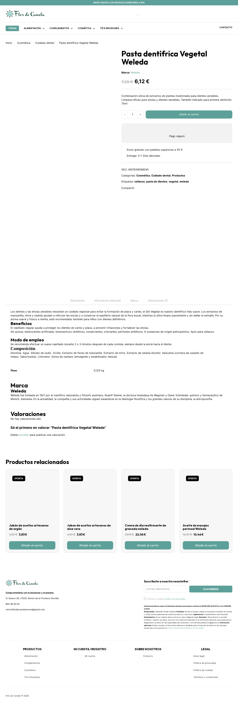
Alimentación (32, 28)
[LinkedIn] (153, 188)
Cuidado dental (44, 42)
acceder (24, 434)
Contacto (225, 27)
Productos (178, 175)
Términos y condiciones (205, 677)
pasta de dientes (156, 181)
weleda (184, 181)
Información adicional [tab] (107, 300)
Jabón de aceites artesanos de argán (29, 527)
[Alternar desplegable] (43, 28)
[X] (146, 188)
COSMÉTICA (84, 28)
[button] (32, 545)
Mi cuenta (90, 656)
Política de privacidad (204, 663)
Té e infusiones (32, 677)
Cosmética (23, 42)
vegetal (173, 181)
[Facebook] (139, 188)
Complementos (32, 663)
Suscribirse (211, 589)
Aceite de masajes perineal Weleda (196, 527)
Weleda (135, 72)
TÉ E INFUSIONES (109, 28)
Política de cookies (203, 670)
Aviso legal (198, 656)
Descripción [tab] (77, 300)
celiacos (139, 181)
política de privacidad (175, 599)
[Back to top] (214, 698)
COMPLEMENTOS (59, 28)
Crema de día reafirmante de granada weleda (145, 527)
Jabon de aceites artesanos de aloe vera (89, 527)
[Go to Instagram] (13, 618)
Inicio (9, 42)
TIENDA (12, 28)
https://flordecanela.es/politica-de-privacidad (186, 628)
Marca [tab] (134, 300)
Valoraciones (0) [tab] (158, 300)
